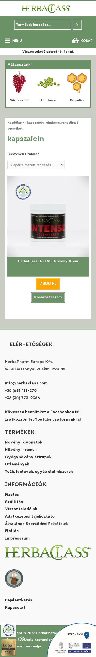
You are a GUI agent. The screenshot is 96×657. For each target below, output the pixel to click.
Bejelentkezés (18, 600)
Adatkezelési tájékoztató (30, 517)
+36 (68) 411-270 (21, 391)
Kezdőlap (14, 122)
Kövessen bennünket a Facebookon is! (42, 412)
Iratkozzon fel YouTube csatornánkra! (43, 420)
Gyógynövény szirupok (28, 457)
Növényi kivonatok (23, 442)
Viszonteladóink (21, 509)
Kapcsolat (15, 608)
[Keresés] (77, 25)
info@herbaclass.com (26, 383)
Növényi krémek (21, 450)
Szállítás (14, 502)
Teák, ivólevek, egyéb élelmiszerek (39, 472)
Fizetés (12, 495)
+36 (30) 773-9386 (22, 398)
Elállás (12, 531)
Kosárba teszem (48, 297)
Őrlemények (17, 464)
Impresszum (17, 539)
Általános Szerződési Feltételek (36, 524)
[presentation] (11, 88)
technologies (45, 639)
